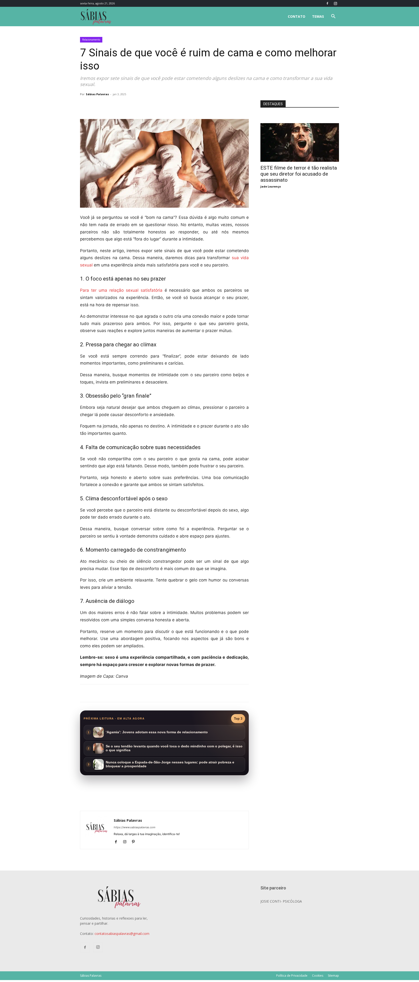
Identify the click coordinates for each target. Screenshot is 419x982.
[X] (137, 105)
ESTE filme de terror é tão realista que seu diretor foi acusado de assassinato (298, 174)
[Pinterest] (135, 842)
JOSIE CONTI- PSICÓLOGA (281, 901)
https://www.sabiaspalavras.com (134, 827)
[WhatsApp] (148, 105)
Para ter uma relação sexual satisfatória (121, 290)
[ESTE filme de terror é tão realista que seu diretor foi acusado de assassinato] (299, 126)
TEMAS (318, 16)
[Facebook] (327, 3)
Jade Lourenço (270, 186)
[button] (333, 17)
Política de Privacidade (291, 975)
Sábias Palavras (97, 94)
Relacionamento (91, 39)
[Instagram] (335, 3)
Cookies (317, 975)
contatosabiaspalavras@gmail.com (122, 933)
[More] (159, 105)
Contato (296, 16)
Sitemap (333, 975)
